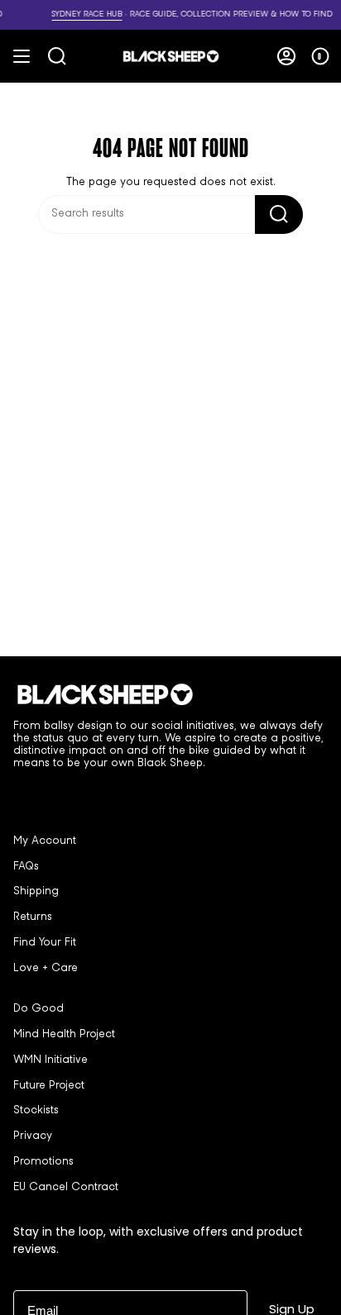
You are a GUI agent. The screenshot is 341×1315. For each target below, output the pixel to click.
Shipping (36, 892)
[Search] (279, 214)
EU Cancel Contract (65, 1188)
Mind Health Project (64, 1035)
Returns (32, 917)
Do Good (38, 1009)
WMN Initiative (50, 1060)
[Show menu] (21, 56)
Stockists (36, 1111)
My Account (44, 841)
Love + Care (45, 969)
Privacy (32, 1136)
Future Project (48, 1086)
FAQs (26, 867)
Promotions (43, 1162)
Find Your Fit (44, 943)
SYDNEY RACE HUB (56, 14)
